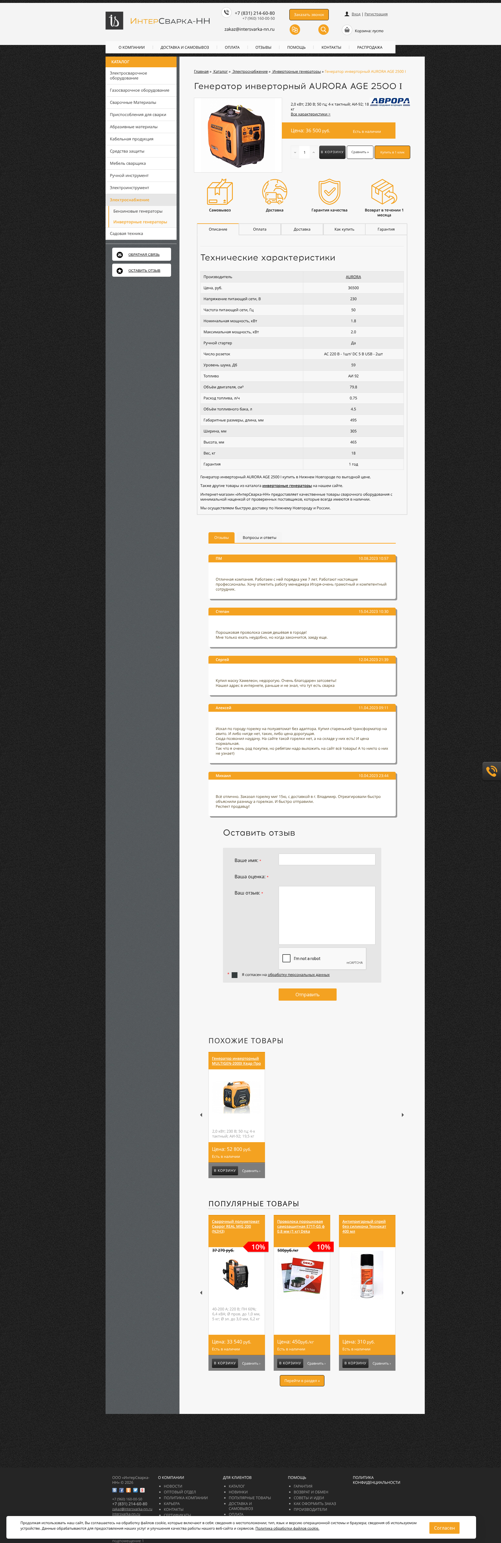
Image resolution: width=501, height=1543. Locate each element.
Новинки (238, 1492)
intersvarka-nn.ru (126, 1513)
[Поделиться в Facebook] (121, 1490)
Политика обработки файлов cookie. (287, 1528)
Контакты (331, 47)
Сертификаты (177, 1515)
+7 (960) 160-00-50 (258, 18)
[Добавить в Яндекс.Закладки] (142, 1490)
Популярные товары (253, 1204)
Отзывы (263, 47)
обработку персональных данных (299, 974)
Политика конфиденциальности (376, 1480)
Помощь (296, 47)
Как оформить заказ (315, 1503)
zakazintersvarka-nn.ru (249, 29)
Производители (310, 1509)
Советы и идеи (309, 1497)
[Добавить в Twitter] (135, 1490)
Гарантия (303, 1486)
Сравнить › (251, 1171)
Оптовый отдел (180, 1492)
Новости (173, 1486)
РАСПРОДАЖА (369, 47)
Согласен (444, 1528)
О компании (132, 47)
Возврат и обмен (311, 1492)
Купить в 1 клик (392, 152)
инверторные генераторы (287, 485)
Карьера (172, 1503)
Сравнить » (360, 152)
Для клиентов (237, 1477)
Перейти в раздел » (302, 1380)
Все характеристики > (311, 114)
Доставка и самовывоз (185, 47)
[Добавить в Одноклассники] (128, 1490)
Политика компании (186, 1497)
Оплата (232, 47)
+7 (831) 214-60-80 (255, 13)
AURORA (353, 276)
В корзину (332, 152)
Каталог (120, 62)
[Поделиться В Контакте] (114, 1490)
